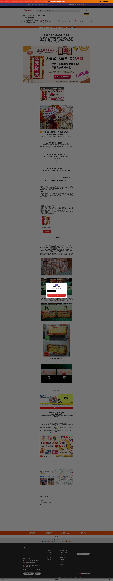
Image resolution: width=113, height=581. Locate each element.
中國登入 (57, 295)
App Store (52, 290)
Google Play (62, 290)
